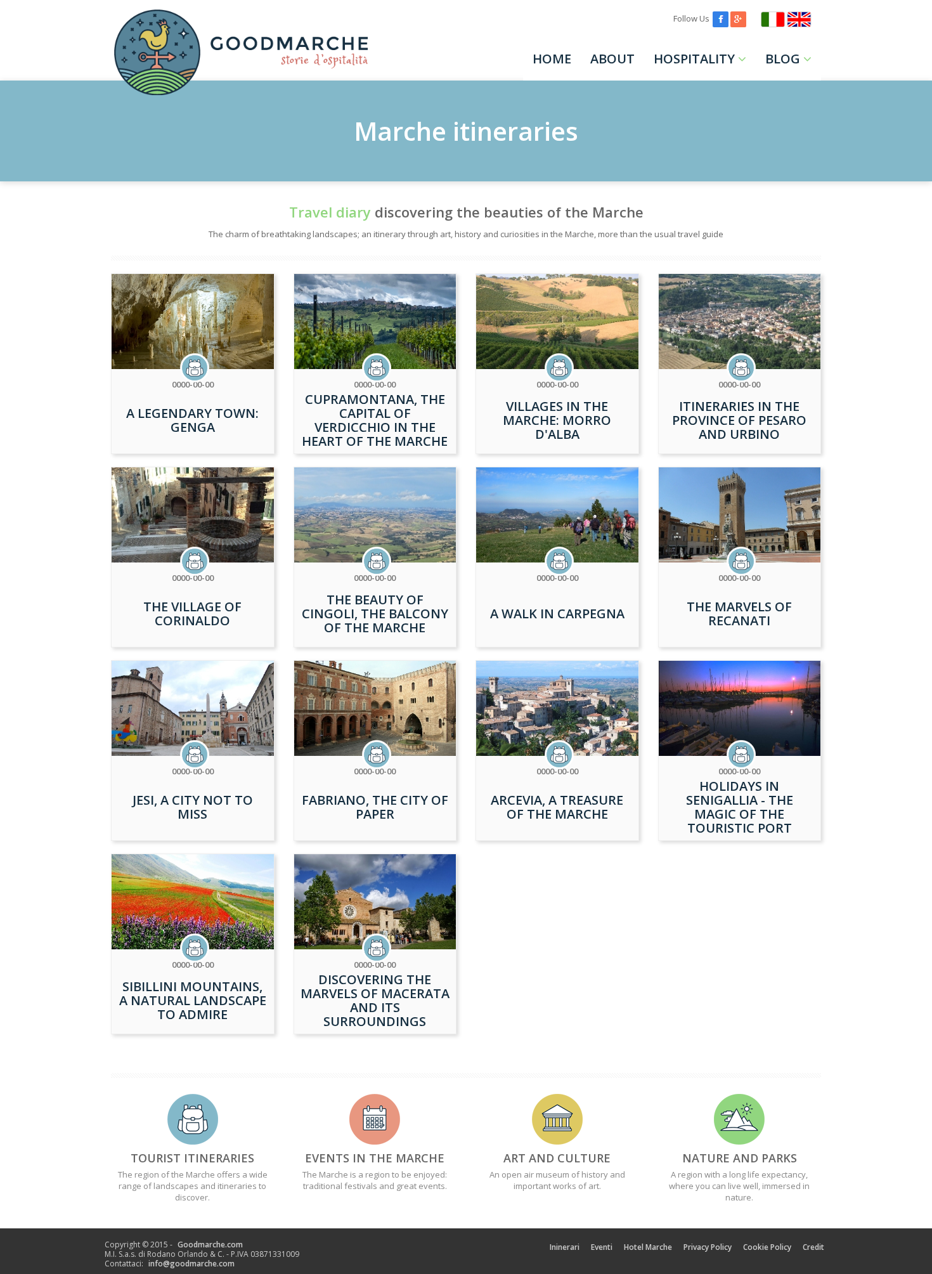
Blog (782, 58)
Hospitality (694, 58)
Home (552, 58)
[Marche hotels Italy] (241, 51)
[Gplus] (738, 18)
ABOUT (612, 58)
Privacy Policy (707, 1247)
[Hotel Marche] (773, 18)
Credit (813, 1247)
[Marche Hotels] (799, 18)
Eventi (601, 1247)
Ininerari (564, 1247)
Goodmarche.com (210, 1244)
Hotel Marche (648, 1247)
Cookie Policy (767, 1247)
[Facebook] (720, 18)
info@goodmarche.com (191, 1263)
